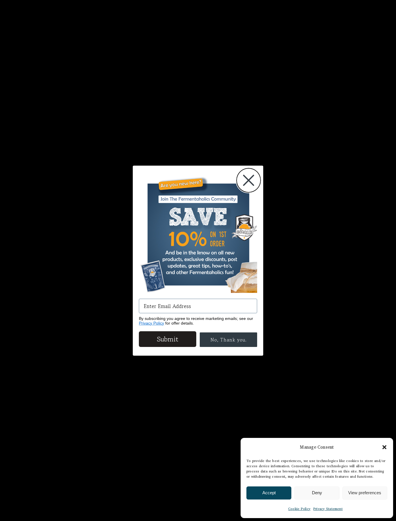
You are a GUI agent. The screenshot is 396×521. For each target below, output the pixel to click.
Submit (167, 339)
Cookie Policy (299, 508)
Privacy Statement (328, 508)
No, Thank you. (228, 339)
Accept (269, 492)
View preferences (364, 492)
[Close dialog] (248, 180)
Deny (317, 492)
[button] (384, 447)
